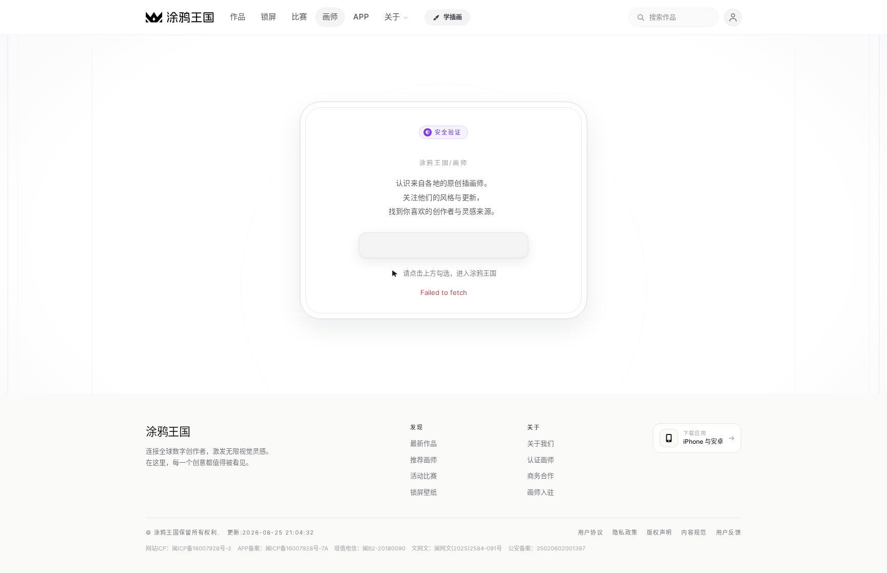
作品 (237, 17)
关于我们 (540, 443)
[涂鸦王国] (180, 17)
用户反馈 (728, 532)
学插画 (453, 17)
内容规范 (693, 532)
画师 (330, 17)
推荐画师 (423, 460)
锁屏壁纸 (423, 492)
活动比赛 (423, 475)
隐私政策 (625, 532)
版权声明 (659, 532)
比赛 (299, 17)
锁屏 (268, 17)
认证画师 (540, 460)
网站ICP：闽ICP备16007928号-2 (189, 548)
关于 (392, 17)
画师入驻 (540, 492)
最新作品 (423, 443)
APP (361, 17)
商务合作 (540, 475)
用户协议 (590, 532)
